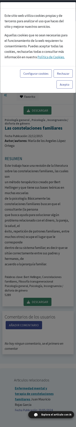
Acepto (64, 84)
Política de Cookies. (51, 57)
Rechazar (63, 73)
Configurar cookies (36, 73)
